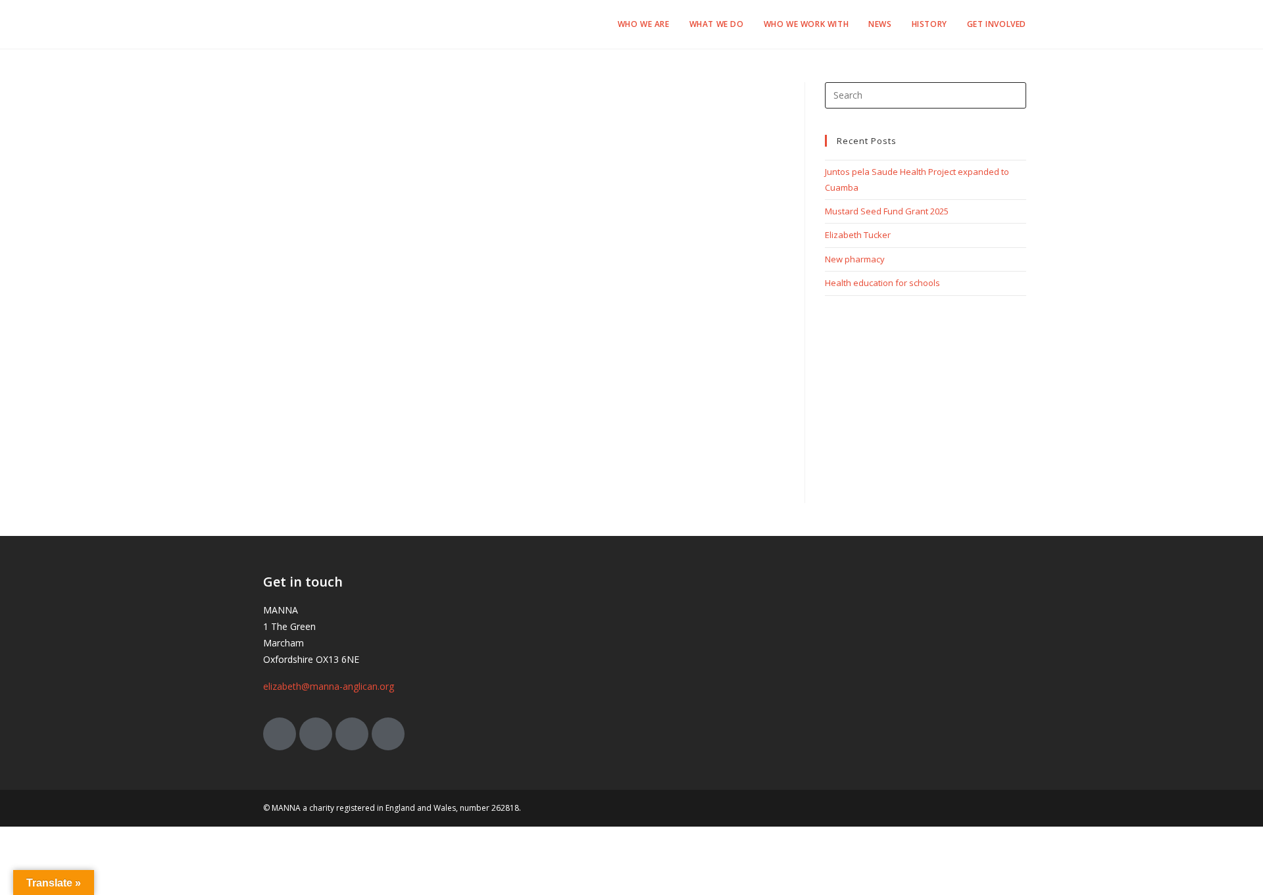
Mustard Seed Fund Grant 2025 (887, 211)
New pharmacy (855, 259)
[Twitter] (279, 733)
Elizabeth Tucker (858, 235)
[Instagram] (351, 733)
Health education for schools (882, 283)
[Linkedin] (388, 733)
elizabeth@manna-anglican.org (328, 686)
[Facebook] (315, 733)
